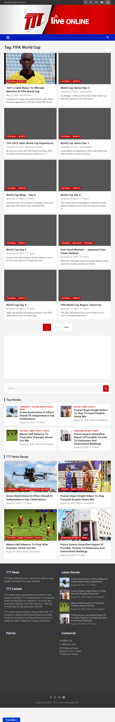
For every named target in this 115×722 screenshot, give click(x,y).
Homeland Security (83, 431)
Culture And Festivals (42, 407)
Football (11, 81)
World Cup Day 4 (16, 305)
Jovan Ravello (86, 92)
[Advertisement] (57, 357)
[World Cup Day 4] (30, 285)
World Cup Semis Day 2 (75, 87)
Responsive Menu (108, 2)
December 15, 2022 (15, 147)
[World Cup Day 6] (84, 175)
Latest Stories (71, 572)
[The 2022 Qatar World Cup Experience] (30, 124)
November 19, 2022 (69, 309)
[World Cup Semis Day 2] (84, 68)
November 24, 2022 (15, 253)
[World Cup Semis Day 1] (84, 124)
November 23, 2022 (15, 309)
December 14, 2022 (69, 92)
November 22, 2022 (69, 257)
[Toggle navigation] (8, 37)
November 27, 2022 (15, 199)
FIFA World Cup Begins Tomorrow (81, 305)
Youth (46, 431)
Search (106, 388)
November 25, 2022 (69, 199)
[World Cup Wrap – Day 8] (30, 175)
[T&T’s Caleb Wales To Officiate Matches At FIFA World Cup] (30, 68)
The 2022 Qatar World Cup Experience (29, 143)
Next (66, 327)
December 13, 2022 (69, 147)
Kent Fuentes (25, 95)
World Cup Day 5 (16, 249)
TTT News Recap (17, 456)
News (22, 409)
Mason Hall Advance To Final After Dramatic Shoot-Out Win (36, 437)
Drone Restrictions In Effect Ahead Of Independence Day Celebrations (37, 415)
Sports (22, 81)
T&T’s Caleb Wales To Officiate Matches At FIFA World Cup (25, 89)
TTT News (29, 199)
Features (65, 243)
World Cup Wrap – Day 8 (21, 195)
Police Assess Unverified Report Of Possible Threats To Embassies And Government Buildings (90, 438)
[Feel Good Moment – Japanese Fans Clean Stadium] (84, 230)
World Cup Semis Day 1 (75, 143)
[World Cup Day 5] (30, 230)
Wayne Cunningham (34, 147)
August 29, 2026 (27, 422)
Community (25, 407)
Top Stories (13, 399)
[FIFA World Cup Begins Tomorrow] (84, 285)
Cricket (77, 407)
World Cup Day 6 (71, 195)
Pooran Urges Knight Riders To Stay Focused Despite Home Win (91, 413)
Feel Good (77, 243)
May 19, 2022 (12, 95)
